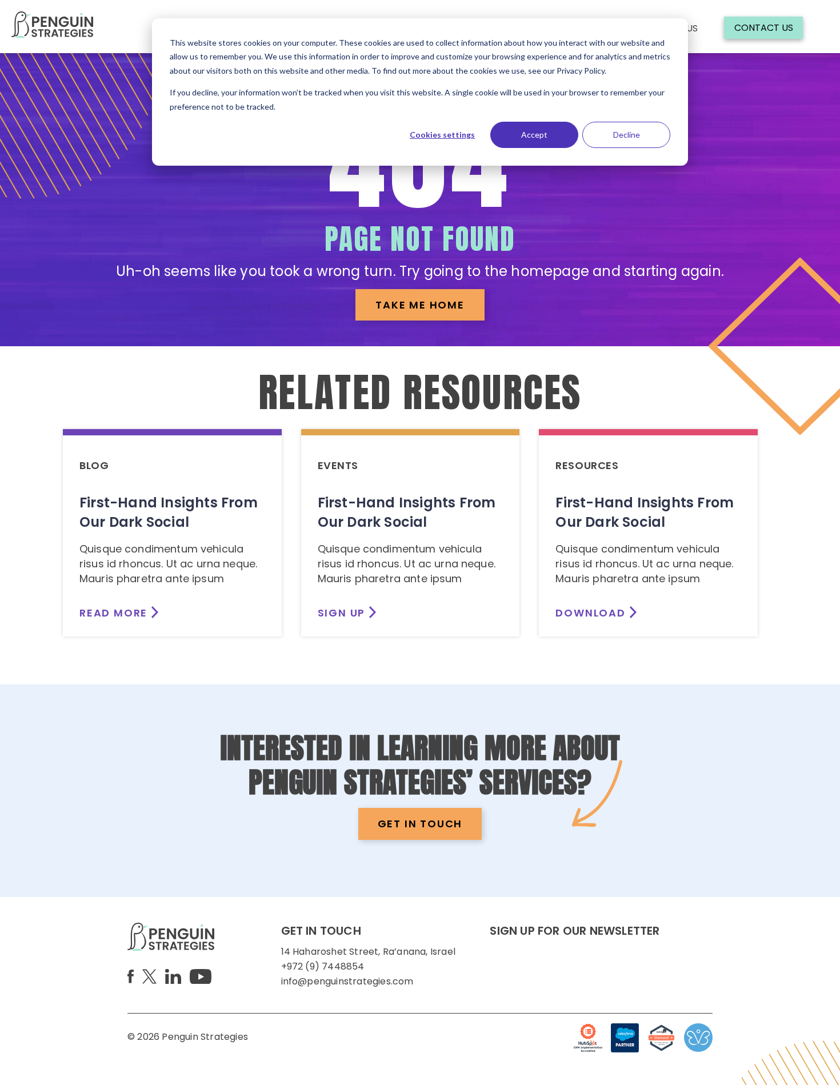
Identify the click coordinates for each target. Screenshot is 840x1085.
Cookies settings (442, 134)
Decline (626, 134)
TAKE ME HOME (420, 305)
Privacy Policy (581, 70)
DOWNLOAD (590, 613)
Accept (534, 134)
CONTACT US (763, 27)
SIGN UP (342, 613)
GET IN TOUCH (420, 823)
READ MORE (113, 613)
